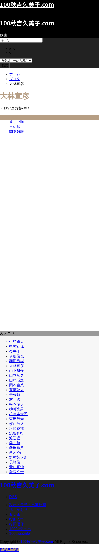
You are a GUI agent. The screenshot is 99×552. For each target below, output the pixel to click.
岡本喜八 (16, 385)
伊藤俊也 (16, 356)
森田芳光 (16, 419)
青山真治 (16, 467)
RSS (13, 497)
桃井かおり (18, 510)
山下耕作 (16, 371)
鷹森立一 (16, 472)
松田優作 (16, 524)
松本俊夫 (16, 404)
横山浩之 (16, 424)
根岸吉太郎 (18, 414)
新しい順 (16, 122)
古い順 (14, 127)
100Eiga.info (19, 533)
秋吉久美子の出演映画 (27, 505)
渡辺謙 (14, 514)
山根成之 (16, 380)
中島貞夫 (16, 342)
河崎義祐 (16, 428)
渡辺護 (14, 438)
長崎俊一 (16, 462)
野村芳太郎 (18, 457)
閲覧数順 (16, 131)
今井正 (14, 351)
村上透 (14, 399)
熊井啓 (14, 443)
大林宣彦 (16, 366)
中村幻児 (16, 346)
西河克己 (16, 452)
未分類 (14, 395)
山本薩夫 (16, 375)
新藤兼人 (16, 390)
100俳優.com (20, 529)
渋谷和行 (16, 433)
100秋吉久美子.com (27, 23)
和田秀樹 (16, 361)
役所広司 (16, 519)
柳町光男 (16, 409)
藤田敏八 (16, 448)
